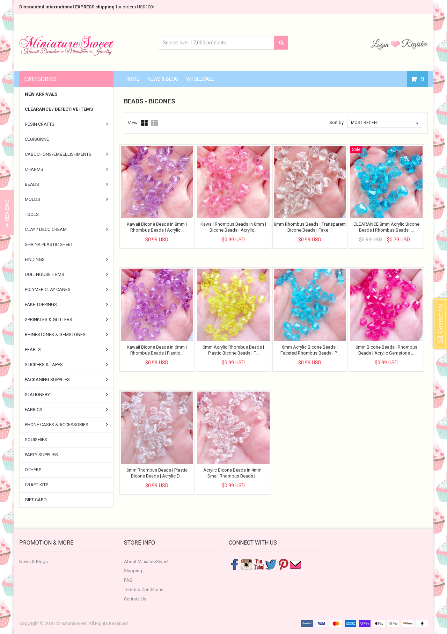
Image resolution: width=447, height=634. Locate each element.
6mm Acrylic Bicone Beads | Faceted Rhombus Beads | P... (309, 349)
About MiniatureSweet (146, 561)
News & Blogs (33, 561)
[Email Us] (295, 564)
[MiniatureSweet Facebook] (234, 564)
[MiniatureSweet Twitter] (271, 564)
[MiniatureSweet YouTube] (258, 564)
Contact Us (135, 599)
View (133, 122)
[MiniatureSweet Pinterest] (283, 564)
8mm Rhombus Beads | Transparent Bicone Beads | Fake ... (310, 226)
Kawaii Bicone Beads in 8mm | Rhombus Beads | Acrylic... (157, 226)
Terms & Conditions (143, 589)
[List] (154, 123)
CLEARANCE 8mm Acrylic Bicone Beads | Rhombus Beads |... (386, 226)
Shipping (133, 570)
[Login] (381, 44)
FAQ (128, 580)
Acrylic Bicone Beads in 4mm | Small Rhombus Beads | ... (233, 472)
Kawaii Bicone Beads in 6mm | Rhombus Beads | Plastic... (157, 349)
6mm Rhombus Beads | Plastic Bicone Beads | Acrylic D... (157, 472)
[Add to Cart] (150, 234)
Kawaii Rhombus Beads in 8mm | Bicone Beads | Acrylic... (233, 226)
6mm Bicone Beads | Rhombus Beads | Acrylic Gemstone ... (386, 349)
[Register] (414, 44)
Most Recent (365, 122)
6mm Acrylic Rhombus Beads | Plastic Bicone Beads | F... (233, 349)
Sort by (336, 122)
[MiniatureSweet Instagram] (246, 564)
